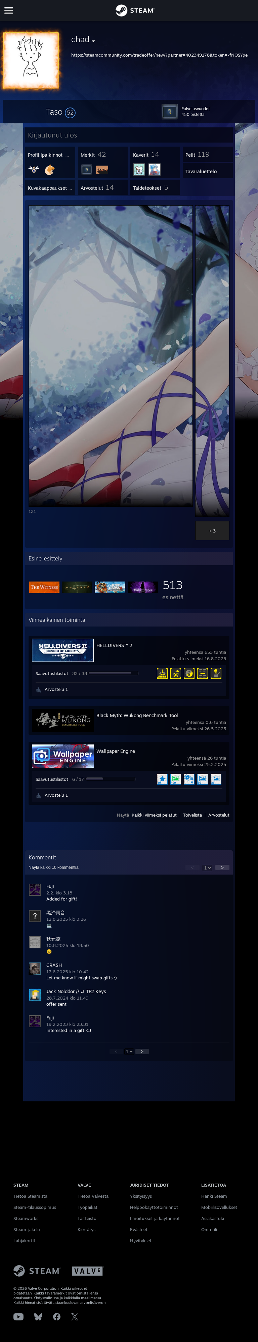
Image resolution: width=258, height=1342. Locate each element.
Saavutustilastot (52, 673)
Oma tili (209, 1229)
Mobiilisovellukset (219, 1207)
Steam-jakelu (26, 1229)
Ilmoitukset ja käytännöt (155, 1218)
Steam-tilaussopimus (34, 1207)
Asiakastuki (212, 1218)
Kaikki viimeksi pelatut (154, 815)
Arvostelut (218, 815)
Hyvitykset (141, 1240)
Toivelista (192, 815)
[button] (61, 111)
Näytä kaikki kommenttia (54, 867)
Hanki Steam (214, 1196)
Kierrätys (86, 1229)
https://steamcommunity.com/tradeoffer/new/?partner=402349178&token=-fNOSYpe (159, 55)
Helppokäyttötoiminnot (154, 1207)
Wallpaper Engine (115, 751)
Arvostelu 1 (56, 689)
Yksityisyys (141, 1196)
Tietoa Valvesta (93, 1196)
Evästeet (138, 1229)
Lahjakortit (24, 1240)
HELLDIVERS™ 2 (114, 645)
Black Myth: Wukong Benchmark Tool (137, 715)
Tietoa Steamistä (30, 1196)
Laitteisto (87, 1218)
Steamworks (25, 1218)
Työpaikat (87, 1207)
